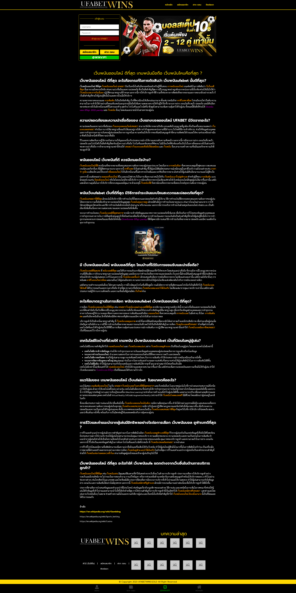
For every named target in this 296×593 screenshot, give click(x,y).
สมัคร (96, 590)
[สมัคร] (97, 587)
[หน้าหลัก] (199, 587)
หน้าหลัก (169, 4)
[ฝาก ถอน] (131, 587)
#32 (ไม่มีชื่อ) (89, 563)
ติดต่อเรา (210, 4)
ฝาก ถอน (197, 4)
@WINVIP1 (165, 588)
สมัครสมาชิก (182, 4)
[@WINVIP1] (165, 585)
